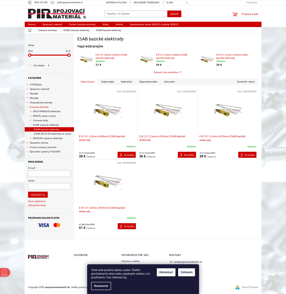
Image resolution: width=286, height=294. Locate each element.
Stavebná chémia (39, 142)
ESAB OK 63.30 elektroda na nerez (52, 133)
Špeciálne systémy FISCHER (45, 151)
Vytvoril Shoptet (250, 287)
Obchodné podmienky (147, 2)
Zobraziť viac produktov (166, 72)
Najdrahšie (126, 81)
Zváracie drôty (40, 120)
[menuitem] (32, 24)
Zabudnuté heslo (37, 205)
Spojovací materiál (39, 89)
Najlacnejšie (107, 81)
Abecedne (169, 81)
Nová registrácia (36, 201)
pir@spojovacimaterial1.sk (188, 261)
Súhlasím (187, 272)
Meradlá (34, 98)
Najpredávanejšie (148, 81)
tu (125, 277)
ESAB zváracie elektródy (46, 125)
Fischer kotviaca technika (43, 147)
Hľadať (174, 13)
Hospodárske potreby (41, 102)
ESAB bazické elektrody (46, 129)
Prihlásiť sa (38, 194)
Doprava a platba (116, 2)
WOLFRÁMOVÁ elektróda (46, 111)
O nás (169, 2)
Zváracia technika (39, 107)
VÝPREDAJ (36, 84)
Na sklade (41, 65)
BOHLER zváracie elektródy (47, 138)
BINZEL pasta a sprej (44, 116)
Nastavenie (101, 285)
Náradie (34, 93)
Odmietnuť (166, 272)
